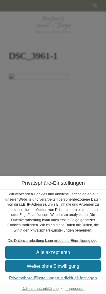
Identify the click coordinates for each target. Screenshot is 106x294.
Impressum (75, 289)
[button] (53, 266)
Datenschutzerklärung (40, 289)
